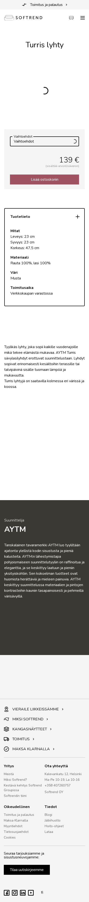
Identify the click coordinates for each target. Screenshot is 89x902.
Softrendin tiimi (15, 796)
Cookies (10, 837)
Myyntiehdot (13, 826)
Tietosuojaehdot (16, 832)
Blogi (48, 814)
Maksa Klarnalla (16, 820)
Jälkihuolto (53, 820)
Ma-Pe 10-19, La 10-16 (62, 779)
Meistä (9, 774)
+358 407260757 (57, 785)
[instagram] (15, 894)
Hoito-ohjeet (54, 826)
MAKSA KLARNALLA (31, 749)
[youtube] (31, 894)
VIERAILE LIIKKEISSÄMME (35, 709)
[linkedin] (23, 894)
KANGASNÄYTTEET (29, 729)
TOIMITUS (21, 739)
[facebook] (6, 894)
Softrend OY (54, 792)
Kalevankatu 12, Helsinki (63, 774)
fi (42, 892)
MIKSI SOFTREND (27, 719)
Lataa (49, 832)
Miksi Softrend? (15, 779)
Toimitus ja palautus (46, 4)
